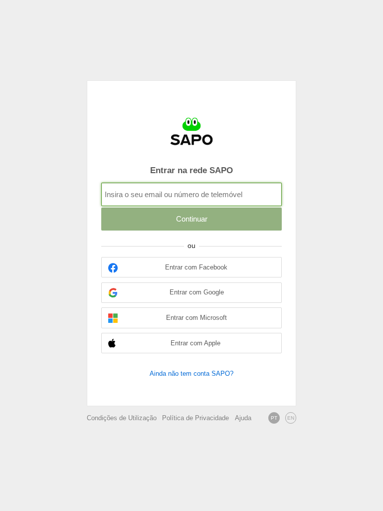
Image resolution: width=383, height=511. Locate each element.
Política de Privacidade (195, 418)
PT (274, 418)
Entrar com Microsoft (196, 317)
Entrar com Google (197, 292)
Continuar (191, 219)
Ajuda (243, 418)
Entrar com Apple (195, 343)
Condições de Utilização (122, 418)
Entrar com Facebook (196, 267)
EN (290, 418)
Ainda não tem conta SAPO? (191, 373)
